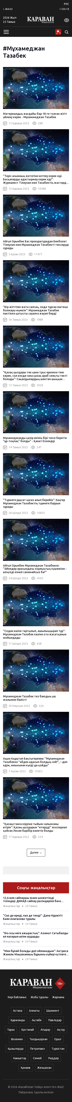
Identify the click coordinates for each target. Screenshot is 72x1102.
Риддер (53, 1058)
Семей (37, 1058)
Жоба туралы (39, 997)
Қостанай (27, 1029)
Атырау (45, 1029)
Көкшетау (19, 1058)
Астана (17, 1010)
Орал (57, 1039)
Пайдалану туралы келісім (36, 1092)
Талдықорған (38, 1039)
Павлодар (55, 1020)
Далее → (36, 852)
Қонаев (25, 1067)
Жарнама (58, 997)
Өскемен (17, 1039)
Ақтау (61, 1029)
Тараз (11, 1029)
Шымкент (52, 1010)
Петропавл (37, 1048)
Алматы (34, 1010)
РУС (66, 4)
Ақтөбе (37, 1020)
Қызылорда (15, 1048)
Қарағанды (18, 1020)
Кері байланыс (17, 997)
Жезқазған (44, 1067)
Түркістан (58, 1048)
